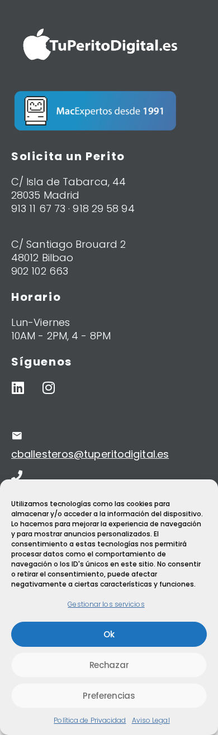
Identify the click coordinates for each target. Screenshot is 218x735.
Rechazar (109, 665)
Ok (108, 634)
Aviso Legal (151, 720)
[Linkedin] (25, 395)
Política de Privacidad (90, 720)
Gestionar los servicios (106, 604)
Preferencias (109, 696)
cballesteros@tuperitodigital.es (90, 454)
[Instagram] (56, 395)
